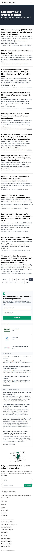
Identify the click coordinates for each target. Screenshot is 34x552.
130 (11, 282)
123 (14, 279)
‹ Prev (4, 279)
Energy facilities (6, 539)
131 (15, 282)
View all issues (6, 385)
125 (23, 279)
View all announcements (9, 444)
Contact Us (4, 510)
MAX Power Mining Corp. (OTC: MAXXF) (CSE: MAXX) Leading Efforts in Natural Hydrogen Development (16, 32)
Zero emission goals (7, 529)
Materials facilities (6, 544)
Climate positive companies (9, 524)
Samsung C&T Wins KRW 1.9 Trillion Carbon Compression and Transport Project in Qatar (15, 116)
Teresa (28, 250)
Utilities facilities (6, 546)
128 (3, 282)
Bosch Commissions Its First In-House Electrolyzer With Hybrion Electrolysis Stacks (16, 95)
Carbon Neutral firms (7, 522)
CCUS (13, 64)
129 (7, 282)
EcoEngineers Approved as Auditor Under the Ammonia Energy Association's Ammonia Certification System (15, 433)
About (3, 508)
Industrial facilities (6, 541)
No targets (4, 532)
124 (18, 279)
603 (22, 282)
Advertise (4, 513)
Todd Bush (29, 45)
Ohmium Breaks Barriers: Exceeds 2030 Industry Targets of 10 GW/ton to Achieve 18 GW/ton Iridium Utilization (16, 137)
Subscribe (4, 515)
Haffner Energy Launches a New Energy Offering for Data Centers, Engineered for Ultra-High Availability (16, 406)
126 (27, 279)
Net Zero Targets (6, 527)
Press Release (15, 45)
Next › (27, 282)
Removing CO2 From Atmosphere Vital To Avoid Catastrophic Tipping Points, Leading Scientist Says (16, 158)
